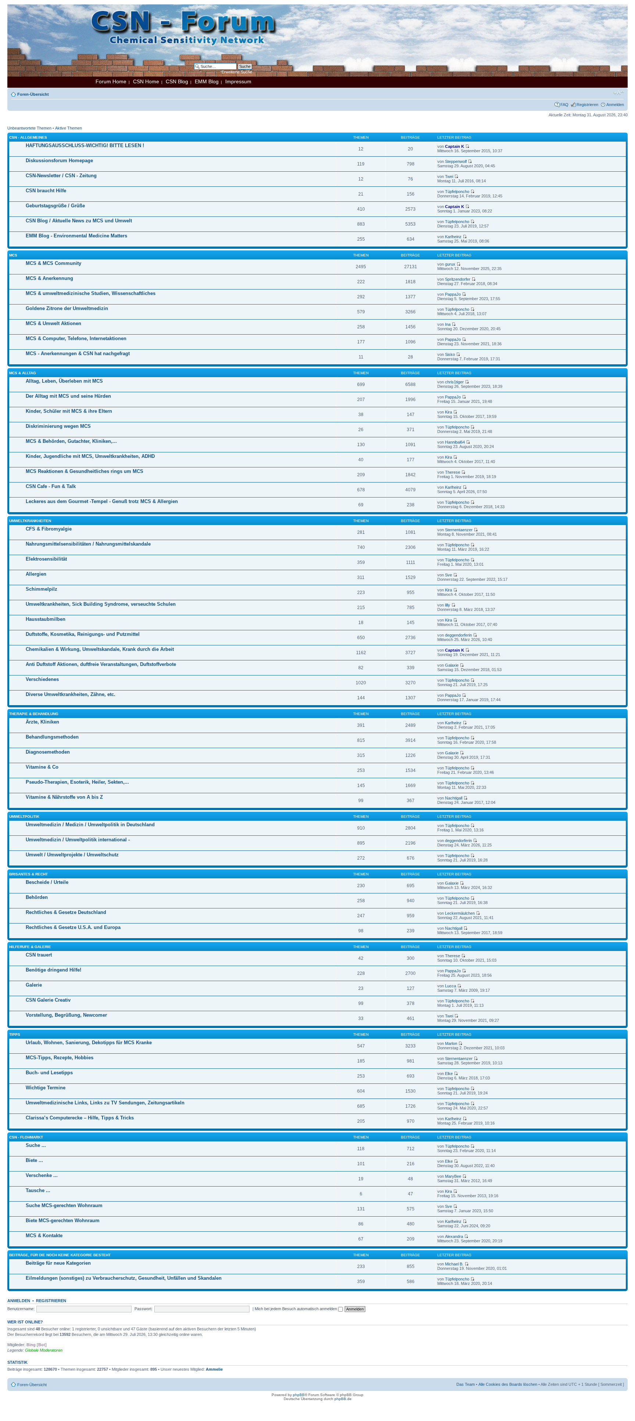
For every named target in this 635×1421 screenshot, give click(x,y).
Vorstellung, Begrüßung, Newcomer (66, 1015)
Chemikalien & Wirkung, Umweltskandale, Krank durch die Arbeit (100, 649)
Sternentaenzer (459, 530)
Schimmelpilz (41, 589)
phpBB (299, 1395)
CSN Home (146, 81)
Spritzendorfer (457, 279)
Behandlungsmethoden (52, 737)
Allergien (36, 574)
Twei (449, 176)
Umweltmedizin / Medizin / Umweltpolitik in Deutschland (90, 824)
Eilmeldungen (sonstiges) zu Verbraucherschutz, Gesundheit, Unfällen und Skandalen (124, 1278)
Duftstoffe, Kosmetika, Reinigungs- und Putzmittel (83, 634)
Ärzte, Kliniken (42, 722)
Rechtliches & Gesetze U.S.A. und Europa (73, 927)
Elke (449, 1073)
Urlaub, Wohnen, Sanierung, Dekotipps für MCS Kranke (89, 1042)
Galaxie (452, 665)
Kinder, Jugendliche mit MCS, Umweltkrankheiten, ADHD (90, 456)
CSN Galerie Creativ (48, 1000)
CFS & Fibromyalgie (49, 529)
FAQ (564, 104)
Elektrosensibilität (46, 559)
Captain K (454, 146)
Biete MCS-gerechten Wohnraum (63, 1220)
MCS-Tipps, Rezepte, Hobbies (59, 1057)
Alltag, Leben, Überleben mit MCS (64, 381)
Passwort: (143, 1309)
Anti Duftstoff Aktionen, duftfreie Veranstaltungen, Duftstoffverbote (101, 664)
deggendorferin (458, 635)
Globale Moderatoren (43, 1350)
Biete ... (34, 1160)
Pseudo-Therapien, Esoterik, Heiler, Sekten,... (77, 782)
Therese (452, 472)
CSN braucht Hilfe (46, 190)
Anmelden (615, 104)
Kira (448, 412)
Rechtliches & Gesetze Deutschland (66, 912)
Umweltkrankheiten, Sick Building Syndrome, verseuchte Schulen (101, 604)
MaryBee (453, 1176)
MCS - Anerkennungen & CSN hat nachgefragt (78, 353)
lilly (447, 605)
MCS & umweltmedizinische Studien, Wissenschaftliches (90, 293)
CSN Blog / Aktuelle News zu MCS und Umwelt (79, 220)
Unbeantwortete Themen (29, 128)
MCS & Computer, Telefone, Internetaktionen (76, 338)
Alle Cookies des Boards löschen (507, 1384)
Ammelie (214, 1369)
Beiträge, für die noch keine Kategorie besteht (60, 1255)
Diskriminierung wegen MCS (58, 426)
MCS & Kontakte (44, 1235)
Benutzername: (21, 1309)
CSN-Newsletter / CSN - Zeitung (61, 175)
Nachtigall (453, 798)
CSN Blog (177, 81)
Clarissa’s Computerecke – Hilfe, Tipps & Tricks (80, 1118)
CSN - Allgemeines (28, 137)
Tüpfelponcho (457, 191)
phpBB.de (343, 1399)
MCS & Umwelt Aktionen (53, 323)
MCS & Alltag (22, 373)
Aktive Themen (68, 128)
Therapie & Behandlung (33, 714)
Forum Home (111, 81)
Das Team (465, 1384)
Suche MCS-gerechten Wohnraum (64, 1205)
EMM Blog (207, 81)
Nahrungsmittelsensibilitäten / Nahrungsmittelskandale (88, 544)
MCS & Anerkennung (49, 278)
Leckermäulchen (460, 913)
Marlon (451, 1043)
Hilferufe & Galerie (30, 947)
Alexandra (454, 1236)
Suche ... (36, 1145)
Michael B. (454, 1264)
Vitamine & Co (42, 767)
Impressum (238, 81)
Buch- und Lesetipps (49, 1072)
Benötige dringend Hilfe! (53, 970)
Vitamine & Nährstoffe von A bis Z (64, 797)
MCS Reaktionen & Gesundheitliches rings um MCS (84, 471)
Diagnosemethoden (48, 752)
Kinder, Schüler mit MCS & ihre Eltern (69, 411)
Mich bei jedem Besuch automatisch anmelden (296, 1309)
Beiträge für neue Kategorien (58, 1263)
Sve (448, 575)
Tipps (14, 1034)
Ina (448, 324)
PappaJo (453, 294)
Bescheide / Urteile (47, 882)
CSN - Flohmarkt (26, 1137)
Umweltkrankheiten (30, 521)
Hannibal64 (455, 442)
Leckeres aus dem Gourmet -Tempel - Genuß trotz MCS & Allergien (102, 501)
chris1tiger (454, 382)
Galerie (34, 985)
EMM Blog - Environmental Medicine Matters (76, 235)
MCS (13, 255)
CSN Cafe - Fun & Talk (51, 486)
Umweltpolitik (24, 817)
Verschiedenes (42, 679)
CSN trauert (39, 955)
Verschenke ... (42, 1175)
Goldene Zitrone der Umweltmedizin (67, 308)
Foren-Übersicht (33, 94)
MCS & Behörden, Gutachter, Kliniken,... (71, 441)
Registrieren (587, 104)
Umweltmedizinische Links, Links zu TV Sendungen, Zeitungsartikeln (105, 1102)
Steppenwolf (456, 161)
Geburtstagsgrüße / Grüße (55, 205)
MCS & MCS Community (53, 263)
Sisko (450, 354)
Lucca (450, 986)
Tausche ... (38, 1190)
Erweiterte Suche (237, 72)
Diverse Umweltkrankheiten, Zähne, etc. (70, 694)
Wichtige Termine (45, 1087)
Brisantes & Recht (28, 874)
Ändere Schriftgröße (618, 93)
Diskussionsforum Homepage (59, 160)
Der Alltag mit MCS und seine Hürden (68, 396)
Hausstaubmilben (45, 619)
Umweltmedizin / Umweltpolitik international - (78, 839)
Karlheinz (453, 236)
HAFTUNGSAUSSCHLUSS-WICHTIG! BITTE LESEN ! (85, 145)
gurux (450, 264)
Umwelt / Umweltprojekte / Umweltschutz (72, 854)
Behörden (37, 897)
